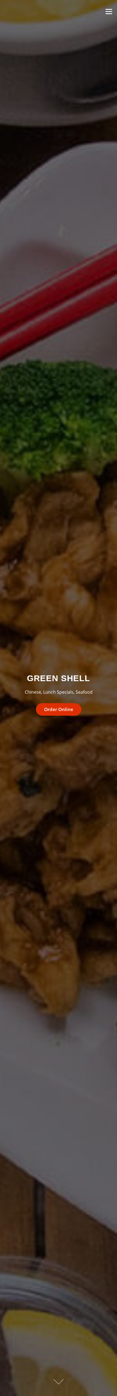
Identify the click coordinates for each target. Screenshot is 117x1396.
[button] (58, 709)
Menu (108, 11)
